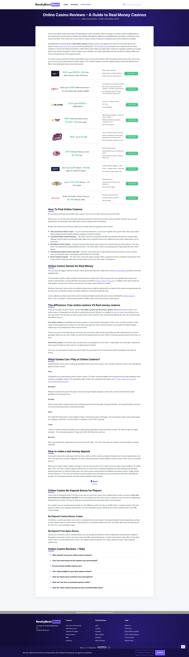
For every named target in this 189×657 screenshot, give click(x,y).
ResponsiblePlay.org (106, 612)
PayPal (94, 484)
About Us (128, 625)
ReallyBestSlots (75, 19)
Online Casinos (86, 4)
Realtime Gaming (128, 296)
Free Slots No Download (73, 625)
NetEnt (54, 298)
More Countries (100, 640)
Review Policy (129, 640)
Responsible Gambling (132, 631)
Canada (97, 628)
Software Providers (72, 631)
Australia (98, 631)
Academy (69, 640)
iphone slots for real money (105, 281)
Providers (74, 4)
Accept (160, 652)
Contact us (128, 628)
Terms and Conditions (132, 634)
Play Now (131, 73)
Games (65, 4)
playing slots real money (66, 46)
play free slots (118, 312)
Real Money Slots (71, 628)
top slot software (120, 271)
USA (96, 625)
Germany (98, 637)
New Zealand (99, 634)
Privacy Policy (129, 637)
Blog (67, 637)
